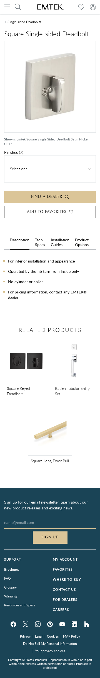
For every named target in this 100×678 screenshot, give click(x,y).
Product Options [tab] (82, 242)
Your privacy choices (50, 650)
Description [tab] (19, 239)
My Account (65, 559)
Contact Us (64, 589)
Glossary (10, 587)
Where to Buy (67, 579)
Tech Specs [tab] (40, 242)
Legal (38, 636)
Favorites (63, 569)
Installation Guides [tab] (60, 242)
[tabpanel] (50, 286)
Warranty (11, 596)
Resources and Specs (19, 605)
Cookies (53, 636)
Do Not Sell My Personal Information (50, 643)
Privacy (25, 636)
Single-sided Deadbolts (24, 22)
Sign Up (50, 537)
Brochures (11, 569)
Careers (61, 609)
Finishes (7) (13, 152)
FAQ (7, 578)
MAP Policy (71, 636)
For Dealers (65, 599)
